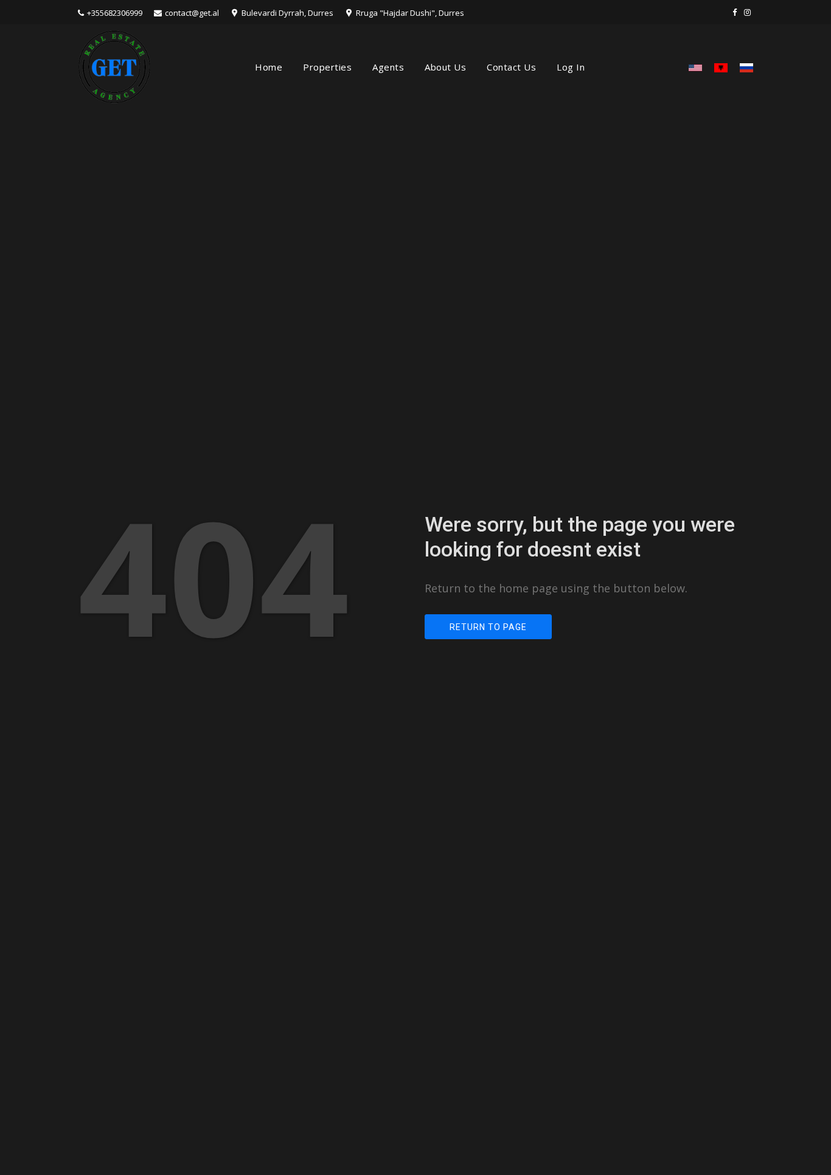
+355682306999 (114, 12)
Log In (571, 67)
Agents (388, 67)
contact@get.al (192, 12)
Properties (327, 67)
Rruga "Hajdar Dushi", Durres (410, 12)
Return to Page (488, 627)
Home (268, 67)
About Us (445, 67)
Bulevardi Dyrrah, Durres (287, 12)
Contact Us (511, 67)
